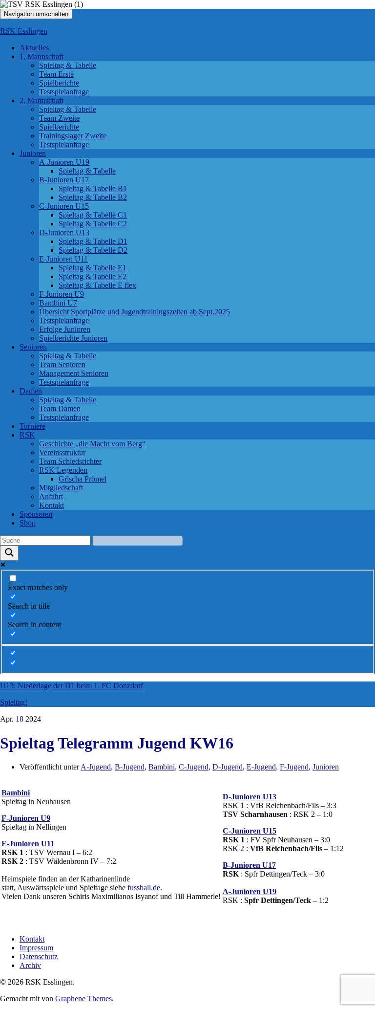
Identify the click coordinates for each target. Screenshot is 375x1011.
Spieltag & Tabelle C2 (93, 224)
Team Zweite (59, 118)
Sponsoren (36, 514)
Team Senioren (62, 364)
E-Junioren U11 (63, 259)
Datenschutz (39, 956)
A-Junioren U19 (64, 162)
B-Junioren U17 (64, 180)
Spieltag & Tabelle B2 (93, 197)
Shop (28, 523)
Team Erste (56, 74)
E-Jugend (261, 767)
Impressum (36, 948)
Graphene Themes (83, 998)
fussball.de (143, 887)
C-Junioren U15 (64, 206)
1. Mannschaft (41, 56)
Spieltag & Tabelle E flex (97, 285)
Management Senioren (73, 373)
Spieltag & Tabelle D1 (93, 241)
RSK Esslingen (23, 31)
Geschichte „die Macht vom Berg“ (92, 444)
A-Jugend (96, 767)
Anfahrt (51, 496)
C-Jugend (193, 767)
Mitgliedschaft (61, 488)
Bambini (161, 767)
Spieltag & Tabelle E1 (92, 268)
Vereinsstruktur (62, 452)
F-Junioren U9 (61, 294)
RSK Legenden (63, 470)
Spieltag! (13, 702)
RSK (27, 435)
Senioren (33, 347)
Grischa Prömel (82, 479)
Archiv (30, 965)
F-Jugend (294, 767)
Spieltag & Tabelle (67, 65)
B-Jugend (130, 767)
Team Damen (60, 408)
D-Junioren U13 (64, 232)
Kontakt (51, 505)
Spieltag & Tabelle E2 (92, 276)
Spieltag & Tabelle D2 (93, 250)
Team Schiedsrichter (70, 461)
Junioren (33, 153)
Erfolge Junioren (64, 329)
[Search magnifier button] (9, 553)
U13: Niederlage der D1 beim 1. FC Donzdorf (71, 685)
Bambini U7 (58, 303)
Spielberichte (59, 83)
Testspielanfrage (64, 92)
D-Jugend (227, 767)
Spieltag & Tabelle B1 (93, 188)
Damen (31, 391)
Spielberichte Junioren (73, 338)
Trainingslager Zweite (72, 136)
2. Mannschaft (41, 100)
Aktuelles (34, 48)
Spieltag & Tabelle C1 (93, 215)
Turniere (32, 426)
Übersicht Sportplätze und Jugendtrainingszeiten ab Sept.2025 (134, 312)
